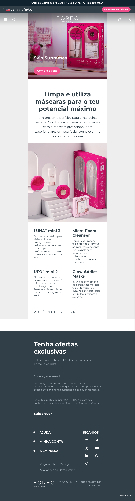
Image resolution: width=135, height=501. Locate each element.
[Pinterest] (97, 456)
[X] (87, 448)
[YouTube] (97, 448)
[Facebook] (97, 441)
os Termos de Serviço (74, 403)
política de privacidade (47, 403)
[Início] (67, 19)
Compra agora (47, 70)
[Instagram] (87, 441)
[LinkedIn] (87, 456)
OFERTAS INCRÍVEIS (116, 9)
